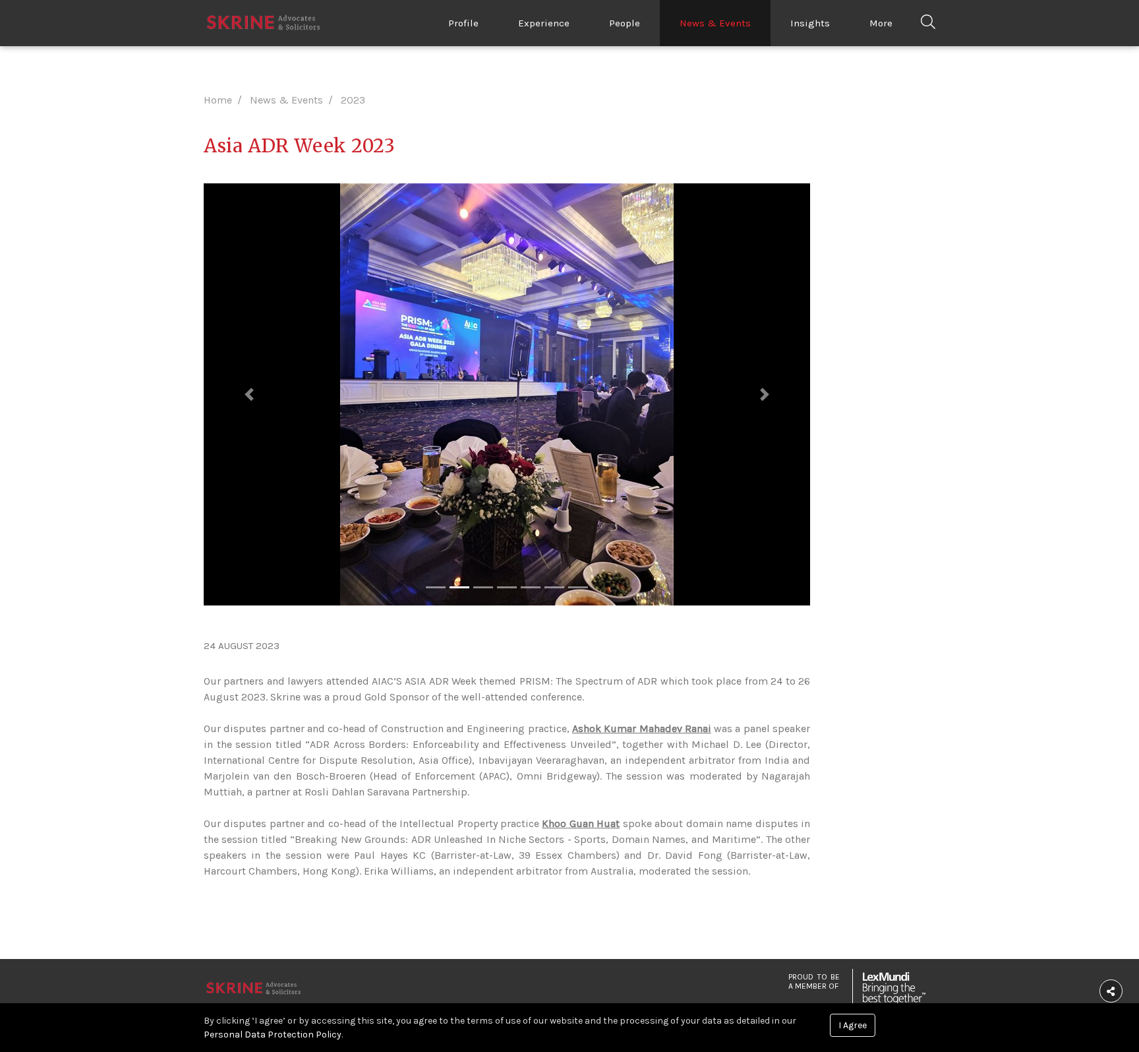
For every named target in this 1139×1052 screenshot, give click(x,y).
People (624, 23)
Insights (810, 23)
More (880, 23)
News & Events (715, 23)
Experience (544, 23)
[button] (249, 394)
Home (218, 100)
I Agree (852, 1025)
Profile (463, 23)
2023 (353, 100)
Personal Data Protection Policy (272, 1034)
